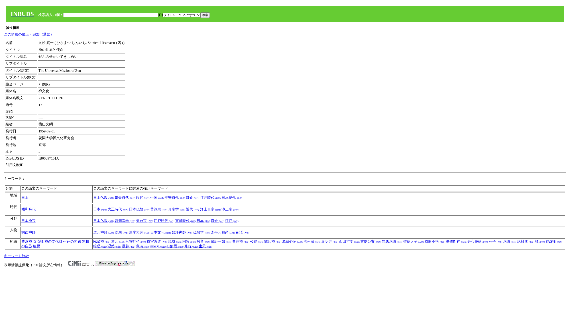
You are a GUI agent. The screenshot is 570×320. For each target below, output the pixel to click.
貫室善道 (157, 241)
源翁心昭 (292, 241)
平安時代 (175, 198)
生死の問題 (72, 241)
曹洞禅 (26, 241)
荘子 (495, 241)
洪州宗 (311, 241)
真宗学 (176, 209)
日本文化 (160, 232)
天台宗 (144, 221)
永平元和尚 (223, 232)
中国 (157, 198)
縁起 (128, 246)
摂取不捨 (435, 241)
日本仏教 (103, 198)
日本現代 (232, 198)
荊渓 (242, 232)
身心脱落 (477, 241)
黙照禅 (272, 241)
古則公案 (370, 241)
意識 (509, 241)
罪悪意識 (392, 241)
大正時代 (118, 209)
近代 (192, 209)
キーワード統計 (16, 256)
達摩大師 (139, 232)
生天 (205, 246)
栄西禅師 (28, 232)
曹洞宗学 (125, 221)
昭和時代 (28, 209)
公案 (256, 241)
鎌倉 (192, 198)
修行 (191, 246)
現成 (174, 241)
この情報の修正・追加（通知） (29, 34)
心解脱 (175, 246)
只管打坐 (135, 241)
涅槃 (114, 246)
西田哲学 (349, 241)
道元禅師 (103, 232)
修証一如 (221, 241)
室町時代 (185, 221)
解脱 (36, 246)
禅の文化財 (53, 241)
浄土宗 (230, 209)
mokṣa (158, 246)
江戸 (231, 221)
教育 (203, 241)
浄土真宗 (210, 209)
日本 (24, 198)
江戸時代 (210, 198)
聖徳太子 (413, 241)
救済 (142, 246)
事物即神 (456, 241)
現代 (142, 198)
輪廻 (100, 246)
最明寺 (329, 241)
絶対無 (525, 241)
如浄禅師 (182, 232)
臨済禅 (38, 241)
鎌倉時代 (125, 198)
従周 (121, 232)
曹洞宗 (158, 209)
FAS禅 (554, 241)
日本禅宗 (28, 221)
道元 (117, 241)
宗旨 (189, 241)
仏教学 (201, 232)
